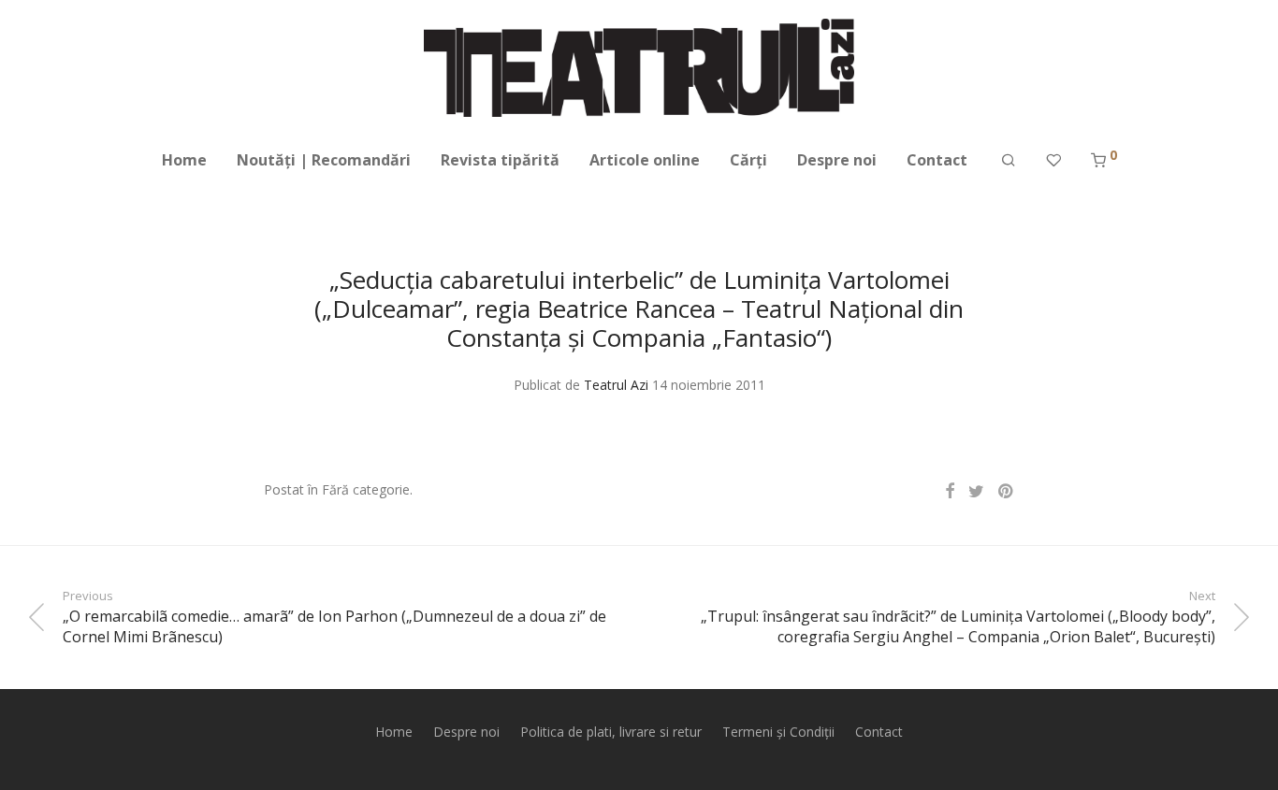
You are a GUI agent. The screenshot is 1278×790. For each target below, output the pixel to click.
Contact (937, 160)
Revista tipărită (500, 160)
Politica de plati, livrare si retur (611, 731)
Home (184, 160)
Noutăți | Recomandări (324, 160)
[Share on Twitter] (976, 491)
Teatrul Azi (616, 385)
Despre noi (837, 160)
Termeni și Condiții (778, 731)
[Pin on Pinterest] (1006, 491)
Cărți (748, 160)
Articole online (644, 160)
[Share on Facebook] (949, 491)
